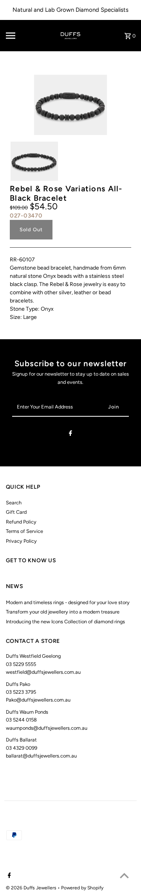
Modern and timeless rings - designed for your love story (68, 602)
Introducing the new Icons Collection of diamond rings (65, 621)
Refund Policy (21, 522)
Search (14, 503)
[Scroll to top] (124, 875)
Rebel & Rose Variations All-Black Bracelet (66, 193)
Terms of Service (24, 531)
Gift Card (16, 512)
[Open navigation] (16, 35)
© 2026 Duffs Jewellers (32, 888)
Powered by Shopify (82, 888)
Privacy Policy (21, 541)
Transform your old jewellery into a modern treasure (62, 612)
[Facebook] (70, 434)
